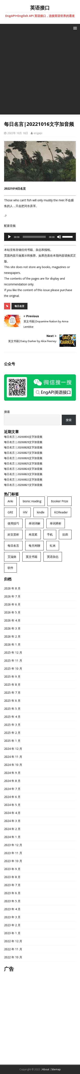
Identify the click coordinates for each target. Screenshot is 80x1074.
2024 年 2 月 (12, 829)
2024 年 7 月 (12, 789)
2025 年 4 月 (12, 717)
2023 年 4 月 (12, 909)
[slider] (68, 236)
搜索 (7, 412)
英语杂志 (52, 557)
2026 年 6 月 (12, 604)
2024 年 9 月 (12, 773)
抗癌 (65, 534)
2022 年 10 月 (13, 957)
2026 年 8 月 (12, 588)
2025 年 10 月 (13, 668)
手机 (50, 534)
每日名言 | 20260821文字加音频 (23, 485)
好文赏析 (13, 534)
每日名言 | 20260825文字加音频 (23, 463)
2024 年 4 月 (12, 813)
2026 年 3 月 (12, 628)
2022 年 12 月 (13, 941)
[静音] (59, 237)
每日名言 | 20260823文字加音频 (23, 474)
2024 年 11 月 (13, 757)
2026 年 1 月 (12, 644)
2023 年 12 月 (13, 845)
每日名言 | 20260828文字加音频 (23, 447)
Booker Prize (59, 501)
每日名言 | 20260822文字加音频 (23, 479)
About (45, 1069)
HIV (25, 512)
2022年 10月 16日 (17, 133)
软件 (10, 568)
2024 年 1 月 (12, 837)
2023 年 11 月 (13, 853)
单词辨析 (55, 523)
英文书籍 (31, 557)
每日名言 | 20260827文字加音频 (23, 453)
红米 (53, 545)
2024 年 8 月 (12, 781)
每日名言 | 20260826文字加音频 (23, 458)
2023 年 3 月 (12, 917)
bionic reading (32, 501)
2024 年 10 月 (13, 765)
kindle (41, 512)
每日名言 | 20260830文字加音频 (23, 437)
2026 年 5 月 (12, 612)
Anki (10, 501)
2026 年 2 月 (12, 636)
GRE (10, 512)
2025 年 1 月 (12, 741)
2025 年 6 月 (12, 700)
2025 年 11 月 (13, 660)
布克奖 (33, 534)
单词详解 (34, 523)
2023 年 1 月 (12, 933)
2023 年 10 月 (13, 861)
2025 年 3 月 (12, 725)
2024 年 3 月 (12, 821)
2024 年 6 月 (12, 797)
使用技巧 (13, 523)
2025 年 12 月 (13, 652)
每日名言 (19, 306)
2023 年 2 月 (12, 925)
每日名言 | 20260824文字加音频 (23, 469)
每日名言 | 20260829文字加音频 (23, 442)
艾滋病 (12, 557)
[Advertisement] (40, 74)
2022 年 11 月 (13, 949)
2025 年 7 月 (12, 692)
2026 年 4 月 (12, 620)
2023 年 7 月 (12, 885)
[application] (40, 237)
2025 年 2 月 (12, 733)
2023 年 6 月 (12, 893)
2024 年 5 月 (12, 805)
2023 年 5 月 (12, 901)
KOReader (61, 512)
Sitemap (56, 1069)
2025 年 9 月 (12, 676)
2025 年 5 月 (12, 709)
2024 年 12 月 (13, 749)
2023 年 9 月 (12, 869)
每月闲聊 (34, 545)
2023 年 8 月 (12, 877)
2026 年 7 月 (12, 596)
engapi (38, 133)
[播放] (9, 237)
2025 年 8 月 (12, 684)
